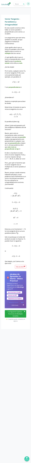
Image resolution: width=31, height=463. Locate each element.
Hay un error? (20, 266)
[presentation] (18, 73)
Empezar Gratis (14, 303)
